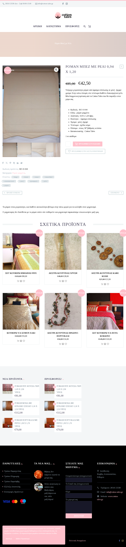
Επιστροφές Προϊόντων (13, 492)
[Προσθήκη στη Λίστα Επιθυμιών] (24, 281)
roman (37, 177)
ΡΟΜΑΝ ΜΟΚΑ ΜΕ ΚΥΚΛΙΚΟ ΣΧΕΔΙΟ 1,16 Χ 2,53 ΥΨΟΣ (26, 406)
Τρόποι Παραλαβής (12, 481)
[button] (56, 69)
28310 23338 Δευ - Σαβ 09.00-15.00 (18, 4)
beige (15, 177)
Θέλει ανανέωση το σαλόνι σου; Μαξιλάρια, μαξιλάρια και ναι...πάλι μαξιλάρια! (52, 491)
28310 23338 (115, 488)
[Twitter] (7, 163)
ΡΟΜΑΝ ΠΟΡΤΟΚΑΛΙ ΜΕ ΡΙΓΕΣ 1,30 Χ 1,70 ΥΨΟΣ (26, 423)
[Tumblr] (14, 163)
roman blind (48, 177)
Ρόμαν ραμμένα (18, 173)
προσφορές (72, 26)
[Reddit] (21, 163)
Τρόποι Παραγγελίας (12, 471)
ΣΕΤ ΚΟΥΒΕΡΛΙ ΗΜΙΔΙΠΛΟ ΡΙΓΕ (21, 273)
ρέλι (45, 181)
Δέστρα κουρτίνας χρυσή (63, 273)
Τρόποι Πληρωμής (11, 476)
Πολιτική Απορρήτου (77, 541)
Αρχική (37, 26)
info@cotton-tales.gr (45, 4)
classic (26, 177)
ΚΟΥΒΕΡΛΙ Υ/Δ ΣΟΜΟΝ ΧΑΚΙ (21, 333)
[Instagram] (67, 4)
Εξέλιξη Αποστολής (12, 487)
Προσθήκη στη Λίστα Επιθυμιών (87, 151)
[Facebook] (63, 4)
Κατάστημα (53, 26)
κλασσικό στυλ (9, 181)
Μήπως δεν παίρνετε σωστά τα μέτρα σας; (52, 475)
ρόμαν (7, 185)
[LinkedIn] (18, 163)
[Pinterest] (10, 163)
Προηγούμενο (13, 193)
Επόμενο (115, 193)
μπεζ (22, 181)
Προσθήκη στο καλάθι (89, 144)
